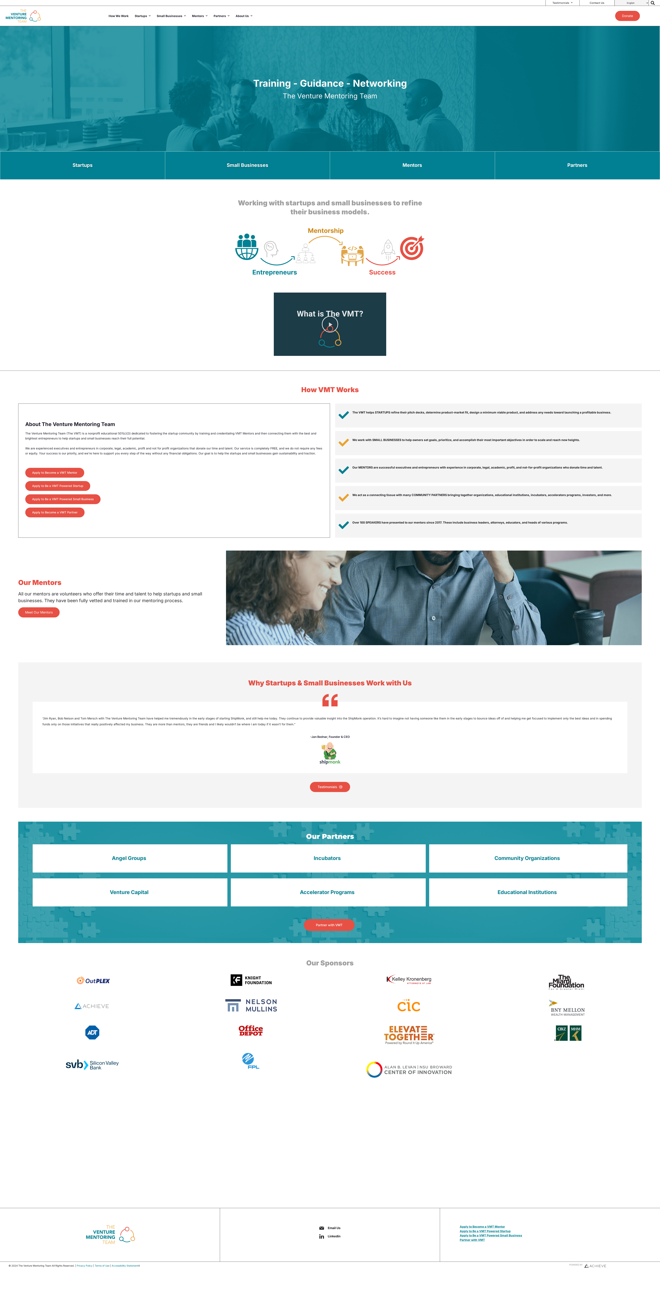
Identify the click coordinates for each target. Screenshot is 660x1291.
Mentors (198, 16)
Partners (220, 16)
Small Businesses (169, 16)
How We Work (119, 16)
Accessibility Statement (125, 1265)
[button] (330, 324)
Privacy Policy (84, 1265)
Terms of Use (102, 1265)
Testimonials (561, 2)
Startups (141, 16)
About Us (242, 16)
